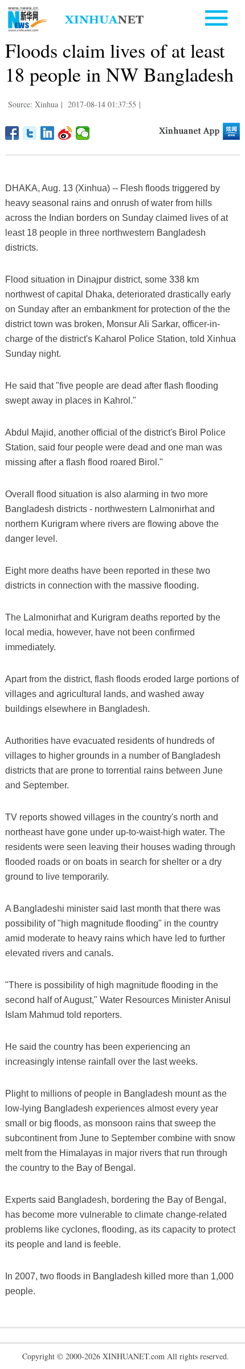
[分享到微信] (83, 133)
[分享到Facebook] (12, 133)
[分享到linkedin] (47, 133)
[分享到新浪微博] (65, 133)
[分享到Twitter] (30, 133)
